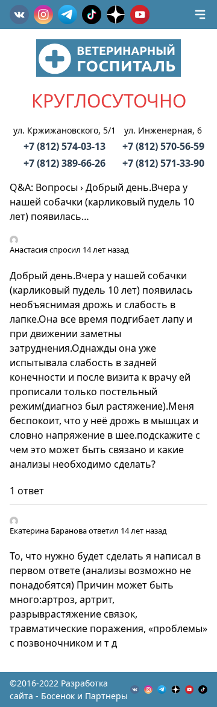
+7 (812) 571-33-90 (163, 163)
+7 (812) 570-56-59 (163, 146)
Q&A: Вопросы (44, 187)
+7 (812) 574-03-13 (64, 146)
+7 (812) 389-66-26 (64, 163)
